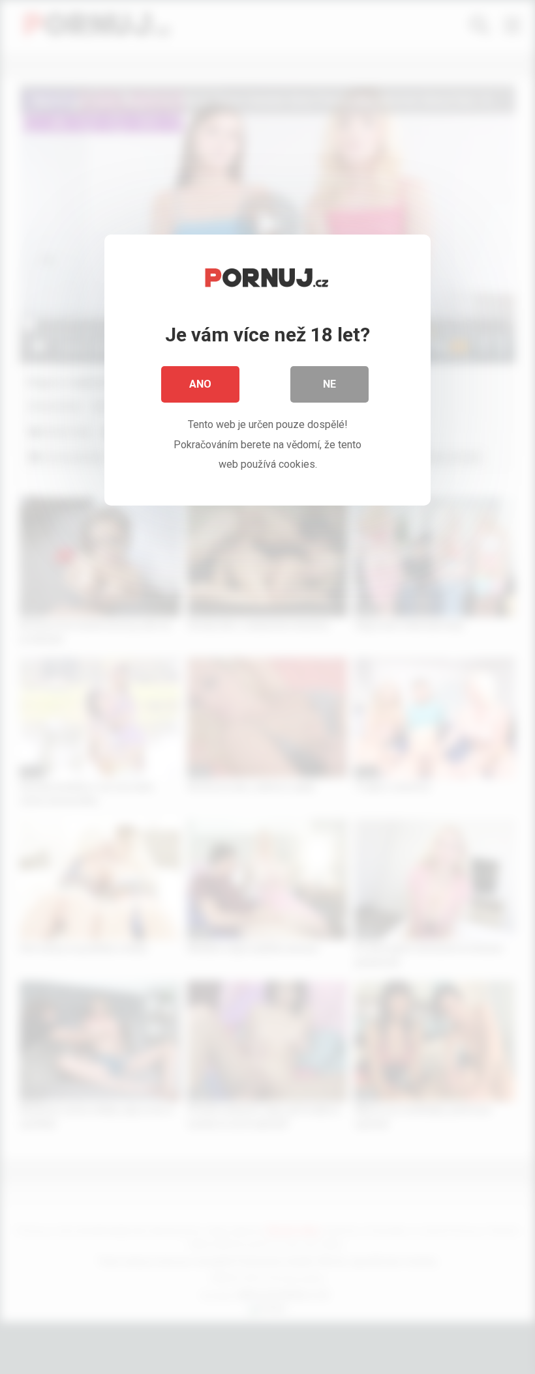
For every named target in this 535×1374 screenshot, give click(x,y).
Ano (200, 384)
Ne (329, 384)
